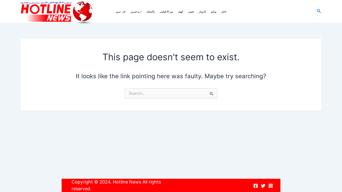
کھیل (180, 11)
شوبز (191, 11)
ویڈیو (213, 11)
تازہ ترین (120, 11)
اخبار (223, 11)
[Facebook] (255, 186)
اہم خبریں (135, 11)
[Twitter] (263, 186)
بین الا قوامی (166, 11)
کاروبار (202, 11)
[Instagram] (270, 186)
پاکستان (150, 11)
